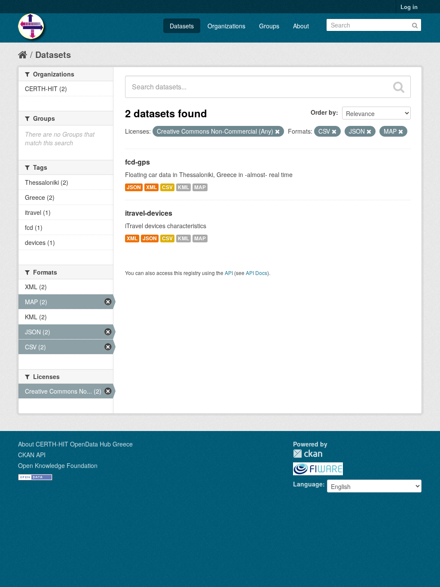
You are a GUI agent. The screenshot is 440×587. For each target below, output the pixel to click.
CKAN (307, 453)
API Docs (256, 272)
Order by (323, 112)
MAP (200, 187)
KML (183, 187)
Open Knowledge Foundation (58, 465)
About (301, 25)
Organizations (226, 25)
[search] (398, 86)
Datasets (182, 25)
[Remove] (277, 131)
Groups (269, 25)
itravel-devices (148, 213)
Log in (409, 7)
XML (151, 187)
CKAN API (32, 454)
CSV (167, 187)
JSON (134, 187)
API (229, 272)
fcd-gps (137, 162)
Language (308, 484)
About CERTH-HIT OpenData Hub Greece (75, 444)
